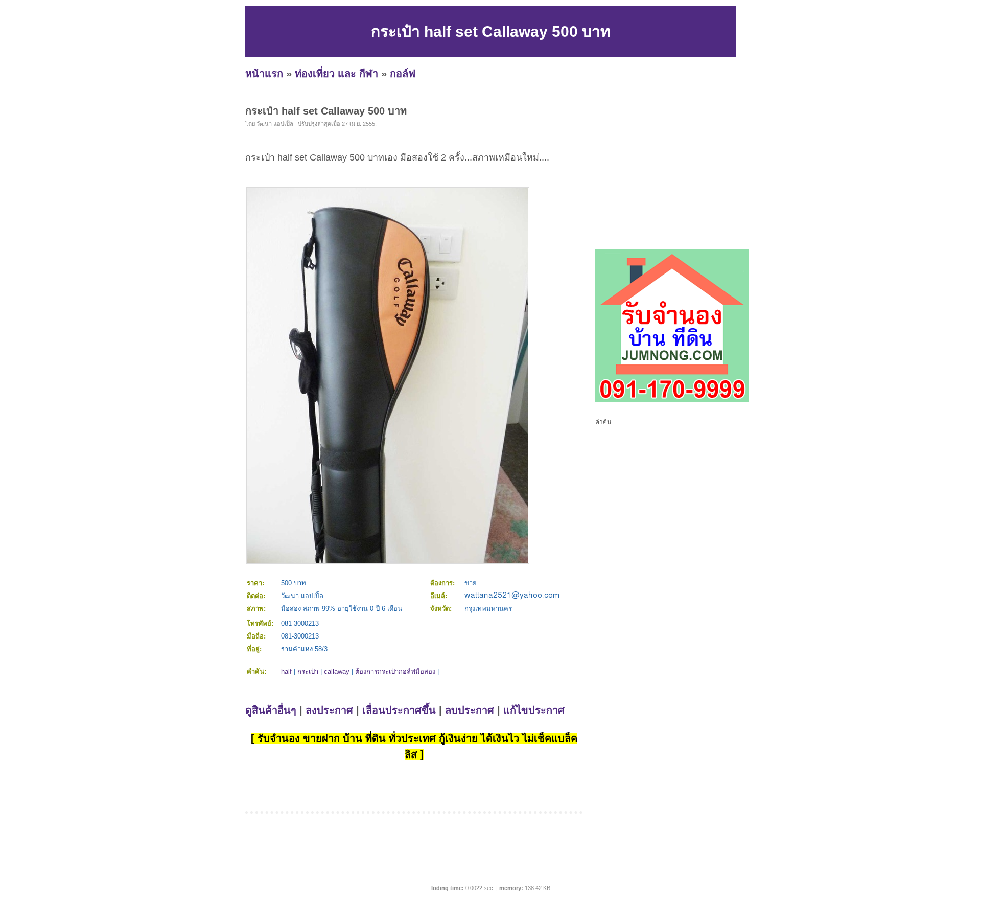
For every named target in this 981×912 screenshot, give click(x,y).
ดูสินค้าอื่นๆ (270, 710)
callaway (336, 671)
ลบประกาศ (469, 710)
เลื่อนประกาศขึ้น (399, 710)
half (286, 671)
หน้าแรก (264, 73)
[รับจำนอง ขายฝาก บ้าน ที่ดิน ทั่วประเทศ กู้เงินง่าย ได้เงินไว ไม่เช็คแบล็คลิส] (672, 400)
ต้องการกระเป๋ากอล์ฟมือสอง (395, 671)
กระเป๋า (307, 671)
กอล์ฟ (402, 73)
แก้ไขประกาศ (534, 710)
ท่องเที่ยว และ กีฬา (336, 73)
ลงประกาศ (329, 710)
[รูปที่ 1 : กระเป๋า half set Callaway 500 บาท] (387, 560)
